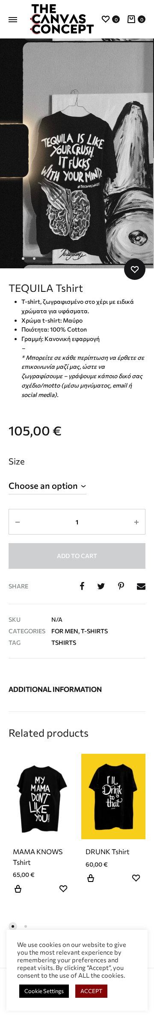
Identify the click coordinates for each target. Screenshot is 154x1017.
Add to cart (77, 555)
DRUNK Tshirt (108, 851)
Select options (18, 894)
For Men (64, 631)
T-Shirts (94, 631)
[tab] (77, 689)
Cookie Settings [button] (44, 991)
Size (17, 461)
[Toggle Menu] (13, 19)
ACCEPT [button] (91, 991)
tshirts (63, 642)
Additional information (55, 689)
